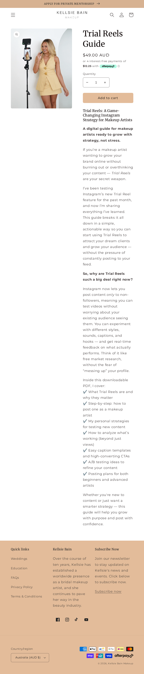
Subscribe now (108, 591)
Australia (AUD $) (28, 657)
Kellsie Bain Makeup (120, 663)
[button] (13, 15)
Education (19, 568)
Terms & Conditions (26, 596)
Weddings (19, 559)
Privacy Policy (22, 587)
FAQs (15, 577)
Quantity (89, 74)
